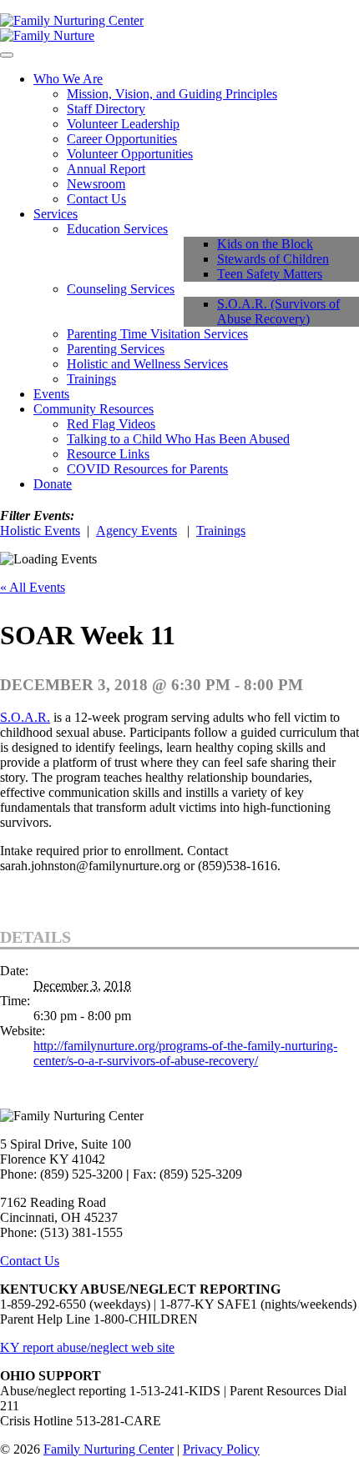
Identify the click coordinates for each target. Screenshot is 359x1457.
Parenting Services (115, 349)
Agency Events (136, 530)
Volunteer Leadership (123, 124)
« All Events (32, 587)
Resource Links (108, 454)
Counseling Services (120, 289)
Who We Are (68, 79)
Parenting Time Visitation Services (157, 334)
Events (51, 394)
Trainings (91, 379)
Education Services (117, 229)
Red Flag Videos (111, 424)
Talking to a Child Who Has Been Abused (178, 439)
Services (55, 214)
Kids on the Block (265, 244)
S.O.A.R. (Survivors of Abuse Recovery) (278, 311)
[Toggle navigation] (6, 55)
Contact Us (96, 199)
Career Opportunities (122, 139)
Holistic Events (40, 530)
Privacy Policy (221, 1449)
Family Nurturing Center (108, 1449)
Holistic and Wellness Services (147, 364)
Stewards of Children (273, 259)
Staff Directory (106, 109)
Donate (52, 484)
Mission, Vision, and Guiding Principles (172, 94)
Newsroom (96, 184)
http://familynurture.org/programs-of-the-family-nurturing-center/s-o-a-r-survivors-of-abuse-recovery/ (185, 1053)
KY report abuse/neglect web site (87, 1347)
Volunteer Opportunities (130, 154)
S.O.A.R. (25, 717)
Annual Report (106, 169)
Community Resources (93, 409)
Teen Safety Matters (269, 274)
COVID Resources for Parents (147, 469)
